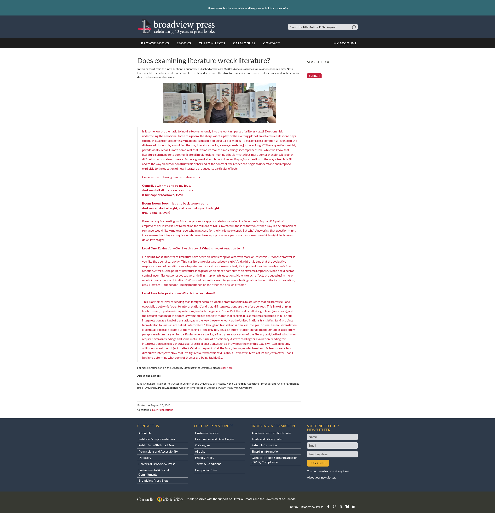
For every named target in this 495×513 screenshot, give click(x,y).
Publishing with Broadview (156, 445)
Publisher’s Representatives (156, 439)
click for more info (275, 8)
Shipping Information (265, 451)
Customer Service (206, 433)
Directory (144, 457)
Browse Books (155, 43)
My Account (345, 43)
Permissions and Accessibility (158, 451)
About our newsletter (321, 477)
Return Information (264, 445)
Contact (271, 43)
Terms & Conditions (208, 464)
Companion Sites (206, 470)
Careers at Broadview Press (156, 464)
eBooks (184, 43)
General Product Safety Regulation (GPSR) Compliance (274, 460)
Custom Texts (212, 43)
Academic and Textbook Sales (271, 433)
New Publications (162, 409)
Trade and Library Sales (267, 439)
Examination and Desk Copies (214, 439)
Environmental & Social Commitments (153, 472)
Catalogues (244, 43)
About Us (144, 433)
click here (227, 367)
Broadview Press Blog (153, 480)
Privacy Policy (204, 457)
